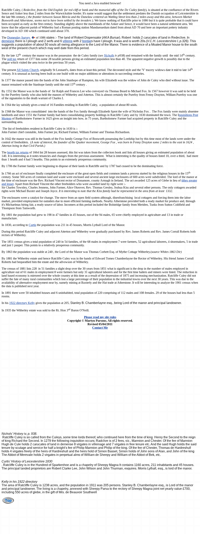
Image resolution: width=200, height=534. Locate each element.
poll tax (11, 59)
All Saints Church (28, 70)
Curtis (32, 225)
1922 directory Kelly (22, 303)
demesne (8, 41)
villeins (67, 41)
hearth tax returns (18, 152)
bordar (86, 41)
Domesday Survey (19, 37)
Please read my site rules (100, 317)
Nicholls (109, 55)
